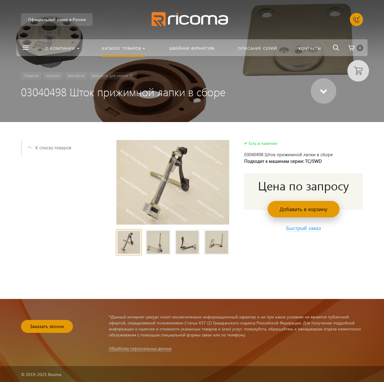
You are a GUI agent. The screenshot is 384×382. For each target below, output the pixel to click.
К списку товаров (53, 148)
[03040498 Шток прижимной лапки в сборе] (172, 182)
